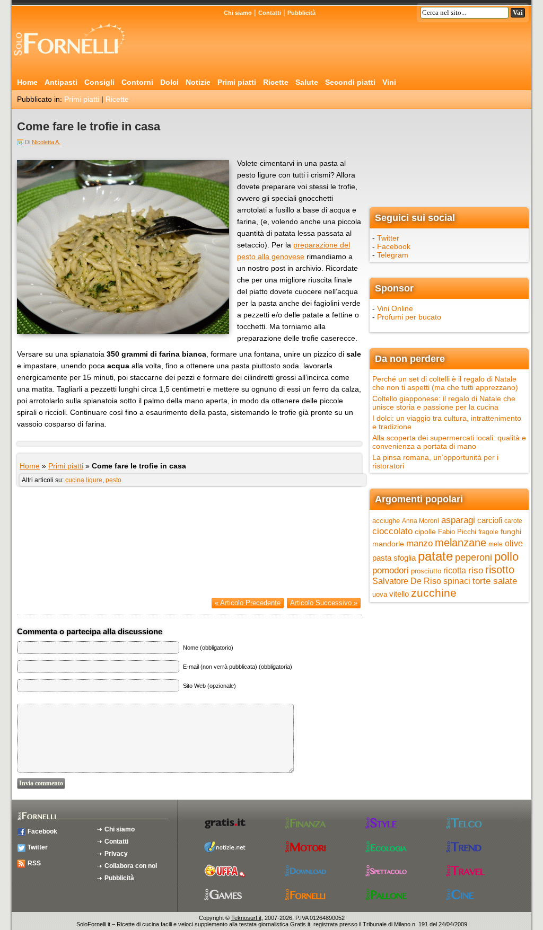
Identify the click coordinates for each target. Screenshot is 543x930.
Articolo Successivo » (323, 603)
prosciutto (426, 571)
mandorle (388, 543)
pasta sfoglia (394, 558)
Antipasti (61, 82)
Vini (389, 82)
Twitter (388, 238)
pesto (113, 480)
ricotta (454, 570)
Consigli (99, 82)
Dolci (169, 82)
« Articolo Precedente (248, 603)
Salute (306, 82)
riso (475, 570)
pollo (506, 556)
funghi (511, 531)
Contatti (269, 13)
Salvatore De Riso (406, 581)
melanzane (460, 542)
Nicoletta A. (46, 142)
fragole (488, 532)
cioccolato (392, 531)
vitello (399, 593)
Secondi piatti (350, 82)
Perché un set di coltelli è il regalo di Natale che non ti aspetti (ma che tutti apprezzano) (445, 383)
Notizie (198, 82)
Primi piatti (236, 82)
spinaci (456, 581)
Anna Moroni (420, 521)
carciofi (489, 520)
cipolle (425, 531)
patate (435, 556)
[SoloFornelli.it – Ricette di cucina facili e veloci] (73, 60)
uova (379, 594)
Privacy (116, 853)
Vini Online (395, 308)
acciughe (386, 521)
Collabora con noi (130, 866)
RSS (34, 863)
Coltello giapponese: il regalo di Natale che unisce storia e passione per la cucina (443, 402)
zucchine (434, 593)
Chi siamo (238, 13)
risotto (499, 569)
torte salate (494, 581)
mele (495, 544)
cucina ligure (83, 480)
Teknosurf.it (246, 918)
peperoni (473, 557)
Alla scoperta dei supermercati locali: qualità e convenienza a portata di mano (449, 441)
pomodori (390, 570)
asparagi (458, 520)
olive (514, 543)
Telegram (392, 255)
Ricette (275, 82)
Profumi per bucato (409, 317)
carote (513, 521)
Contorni (137, 82)
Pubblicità (301, 13)
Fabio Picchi (457, 532)
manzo (419, 543)
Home (27, 82)
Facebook (393, 246)
